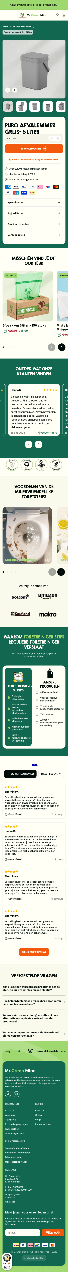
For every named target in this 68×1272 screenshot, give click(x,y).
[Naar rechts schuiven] (14, 90)
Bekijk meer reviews (34, 952)
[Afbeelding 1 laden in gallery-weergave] (8, 106)
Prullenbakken (12, 1129)
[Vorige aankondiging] (5, 4)
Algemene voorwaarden (17, 1148)
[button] (4, 15)
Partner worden (43, 1124)
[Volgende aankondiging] (62, 4)
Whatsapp (10, 1201)
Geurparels (10, 1119)
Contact (39, 1115)
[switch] (7, 1267)
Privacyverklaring (13, 1157)
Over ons (39, 1110)
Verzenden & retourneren (17, 1152)
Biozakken (10, 1110)
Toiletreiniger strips (14, 1133)
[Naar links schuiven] (7, 90)
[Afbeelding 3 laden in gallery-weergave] (34, 106)
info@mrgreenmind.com (12, 1196)
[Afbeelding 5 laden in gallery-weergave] (61, 106)
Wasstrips (10, 1115)
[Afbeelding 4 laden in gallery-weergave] (48, 106)
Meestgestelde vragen (16, 1161)
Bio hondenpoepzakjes (16, 1124)
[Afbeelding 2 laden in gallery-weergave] (21, 106)
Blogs (38, 1119)
